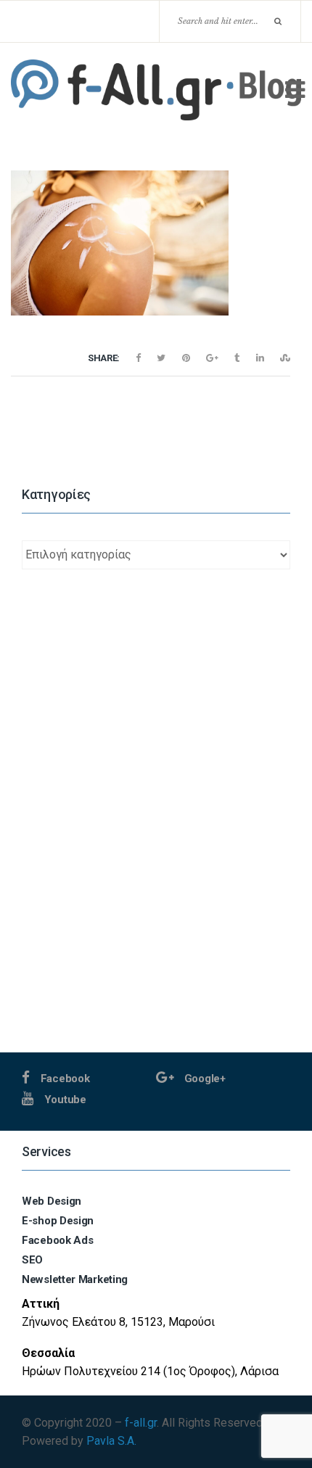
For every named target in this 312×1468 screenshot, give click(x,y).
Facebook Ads (57, 1240)
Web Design (51, 1201)
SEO (32, 1259)
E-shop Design (58, 1220)
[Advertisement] (156, 896)
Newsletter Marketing (75, 1279)
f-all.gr (141, 1423)
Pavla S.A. (111, 1441)
